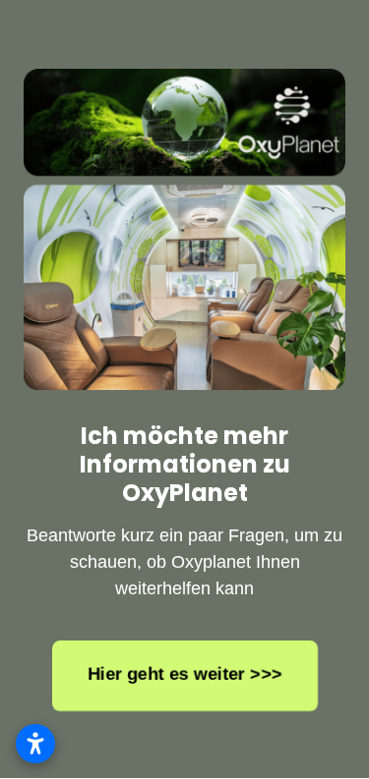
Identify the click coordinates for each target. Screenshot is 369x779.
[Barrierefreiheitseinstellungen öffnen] (35, 743)
